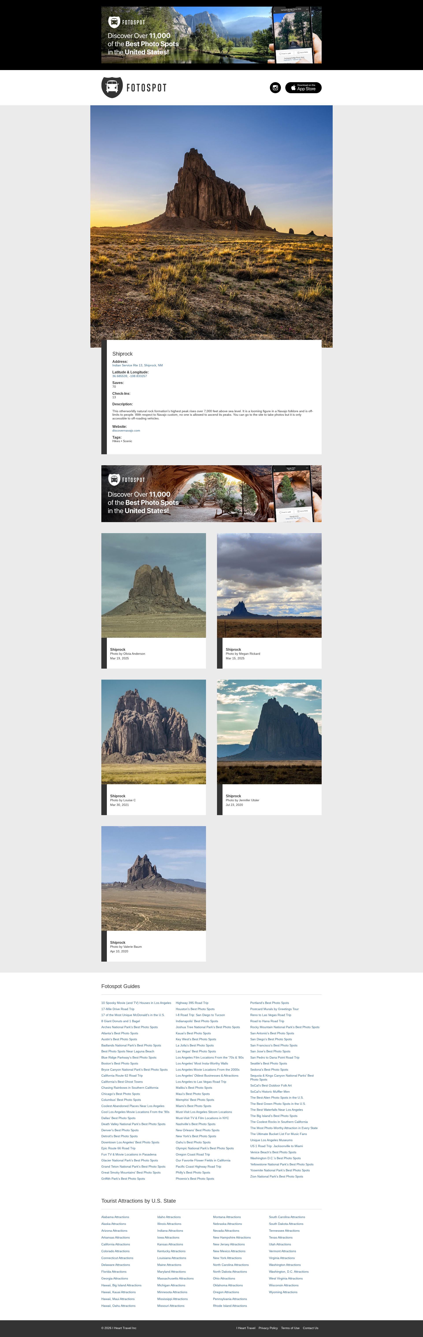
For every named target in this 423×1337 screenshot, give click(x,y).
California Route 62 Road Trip (122, 1075)
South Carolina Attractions (287, 1217)
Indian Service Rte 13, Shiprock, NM (137, 365)
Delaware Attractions (115, 1265)
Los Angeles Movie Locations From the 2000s (207, 1069)
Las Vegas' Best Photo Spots (196, 1051)
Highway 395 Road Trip (192, 1003)
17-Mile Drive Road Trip (117, 1009)
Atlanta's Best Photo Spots (119, 1033)
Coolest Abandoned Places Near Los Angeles (132, 1106)
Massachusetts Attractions (175, 1278)
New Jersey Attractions (229, 1244)
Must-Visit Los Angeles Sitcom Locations (204, 1112)
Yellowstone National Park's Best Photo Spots (282, 1164)
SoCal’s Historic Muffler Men (270, 1091)
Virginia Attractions (282, 1258)
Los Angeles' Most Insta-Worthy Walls (202, 1063)
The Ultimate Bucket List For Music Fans (278, 1134)
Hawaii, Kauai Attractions (118, 1292)
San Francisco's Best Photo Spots (273, 1045)
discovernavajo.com (126, 430)
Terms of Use (290, 1328)
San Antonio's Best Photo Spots (272, 1033)
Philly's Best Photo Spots (193, 1172)
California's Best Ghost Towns (122, 1081)
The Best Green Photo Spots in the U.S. (278, 1103)
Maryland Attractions (171, 1271)
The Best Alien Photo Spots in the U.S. (277, 1097)
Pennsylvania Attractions (230, 1299)
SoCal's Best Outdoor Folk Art (271, 1085)
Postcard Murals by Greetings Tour (274, 1009)
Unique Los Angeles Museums (271, 1140)
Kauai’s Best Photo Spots (193, 1033)
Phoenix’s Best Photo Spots (195, 1178)
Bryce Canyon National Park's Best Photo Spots (134, 1069)
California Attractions (115, 1244)
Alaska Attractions (113, 1224)
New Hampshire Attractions (232, 1237)
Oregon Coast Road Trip (193, 1154)
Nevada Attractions (226, 1230)
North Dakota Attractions (230, 1271)
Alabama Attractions (115, 1217)
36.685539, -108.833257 (129, 376)
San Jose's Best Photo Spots (270, 1051)
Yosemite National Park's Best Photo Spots (280, 1170)
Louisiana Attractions (171, 1258)
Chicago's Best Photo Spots (120, 1094)
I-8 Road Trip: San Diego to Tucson (200, 1015)
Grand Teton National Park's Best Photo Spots (133, 1166)
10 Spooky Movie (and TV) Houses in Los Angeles (136, 1003)
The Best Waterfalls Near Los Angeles (276, 1109)
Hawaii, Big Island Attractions (121, 1285)
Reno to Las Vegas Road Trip (270, 1015)
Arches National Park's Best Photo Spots (129, 1027)
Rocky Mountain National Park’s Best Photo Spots (284, 1027)
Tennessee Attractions (284, 1230)
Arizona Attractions (114, 1230)
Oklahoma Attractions (228, 1285)
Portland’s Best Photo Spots (269, 1003)
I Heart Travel (245, 1328)
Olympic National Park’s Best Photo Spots (205, 1148)
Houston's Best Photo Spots (195, 1009)
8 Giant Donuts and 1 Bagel (120, 1021)
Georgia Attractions (114, 1278)
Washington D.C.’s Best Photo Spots (275, 1158)
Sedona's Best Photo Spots (269, 1069)
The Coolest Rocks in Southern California (279, 1122)
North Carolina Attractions (231, 1265)
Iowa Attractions (168, 1237)
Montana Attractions (227, 1217)
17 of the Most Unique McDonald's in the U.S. (133, 1015)
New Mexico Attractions (229, 1251)
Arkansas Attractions (115, 1237)
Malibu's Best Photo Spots (194, 1087)
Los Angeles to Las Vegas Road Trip (201, 1081)
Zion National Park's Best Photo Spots (276, 1176)
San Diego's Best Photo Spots (271, 1039)
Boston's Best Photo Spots (119, 1063)
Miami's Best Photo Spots (193, 1106)
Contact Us (310, 1328)
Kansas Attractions (170, 1244)
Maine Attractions (169, 1265)
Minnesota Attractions (172, 1292)
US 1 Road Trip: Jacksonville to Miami (276, 1146)
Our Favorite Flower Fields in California (203, 1160)
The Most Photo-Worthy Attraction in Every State (284, 1128)
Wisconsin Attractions (284, 1285)
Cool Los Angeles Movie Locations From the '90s (135, 1112)
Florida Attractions (113, 1271)
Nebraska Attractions (227, 1224)
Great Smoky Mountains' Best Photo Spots (131, 1172)
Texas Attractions (281, 1237)
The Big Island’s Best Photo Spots (273, 1116)
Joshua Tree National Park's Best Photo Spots (208, 1027)
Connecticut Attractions (117, 1258)
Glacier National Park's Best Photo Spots (129, 1160)
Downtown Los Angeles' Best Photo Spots (130, 1142)
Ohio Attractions (224, 1278)
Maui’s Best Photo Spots (193, 1094)
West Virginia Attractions (286, 1278)
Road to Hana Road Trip (267, 1021)
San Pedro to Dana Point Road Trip (274, 1057)
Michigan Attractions (171, 1285)
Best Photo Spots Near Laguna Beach (127, 1051)
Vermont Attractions (282, 1251)
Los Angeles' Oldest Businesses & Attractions (207, 1075)
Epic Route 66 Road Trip (118, 1148)
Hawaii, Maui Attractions (118, 1299)
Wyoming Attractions (283, 1292)
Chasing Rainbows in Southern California (129, 1087)
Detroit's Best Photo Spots (119, 1136)
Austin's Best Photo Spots (119, 1039)
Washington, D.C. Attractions (289, 1271)
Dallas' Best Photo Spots (118, 1118)
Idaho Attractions (169, 1217)
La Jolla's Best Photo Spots (195, 1045)
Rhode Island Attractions (230, 1305)
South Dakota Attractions (286, 1224)
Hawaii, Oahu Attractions (118, 1305)
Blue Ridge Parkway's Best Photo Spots (128, 1057)
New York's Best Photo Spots (196, 1136)
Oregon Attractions (226, 1292)
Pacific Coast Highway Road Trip (198, 1166)
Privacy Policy (268, 1328)
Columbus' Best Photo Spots (121, 1099)
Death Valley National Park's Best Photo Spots (133, 1124)
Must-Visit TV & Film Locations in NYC (202, 1118)
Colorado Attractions (115, 1251)
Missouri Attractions (170, 1305)
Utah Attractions (280, 1244)
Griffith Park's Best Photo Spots (123, 1178)
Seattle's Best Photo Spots (268, 1063)
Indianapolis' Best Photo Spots (197, 1021)
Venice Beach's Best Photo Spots (273, 1152)
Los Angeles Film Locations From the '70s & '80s (210, 1057)
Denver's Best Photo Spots (120, 1130)
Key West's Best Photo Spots (196, 1039)
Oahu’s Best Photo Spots (193, 1142)
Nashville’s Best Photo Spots (195, 1124)
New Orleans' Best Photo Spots (197, 1130)
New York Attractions (227, 1258)
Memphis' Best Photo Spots (195, 1099)
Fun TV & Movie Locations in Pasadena (128, 1154)
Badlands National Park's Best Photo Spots (131, 1045)
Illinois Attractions (169, 1224)
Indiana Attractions (170, 1230)
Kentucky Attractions (171, 1251)
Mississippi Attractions (172, 1299)
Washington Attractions (285, 1265)
